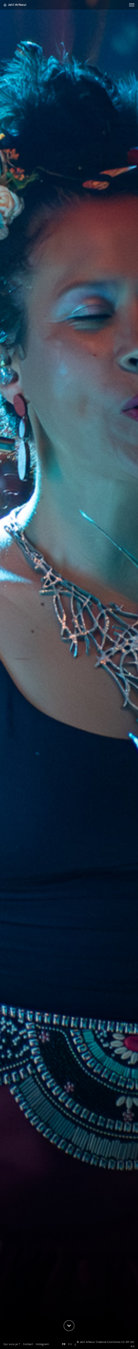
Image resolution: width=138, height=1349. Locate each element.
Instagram (42, 1344)
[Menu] (131, 5)
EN (70, 1344)
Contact (28, 1344)
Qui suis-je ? (12, 1344)
